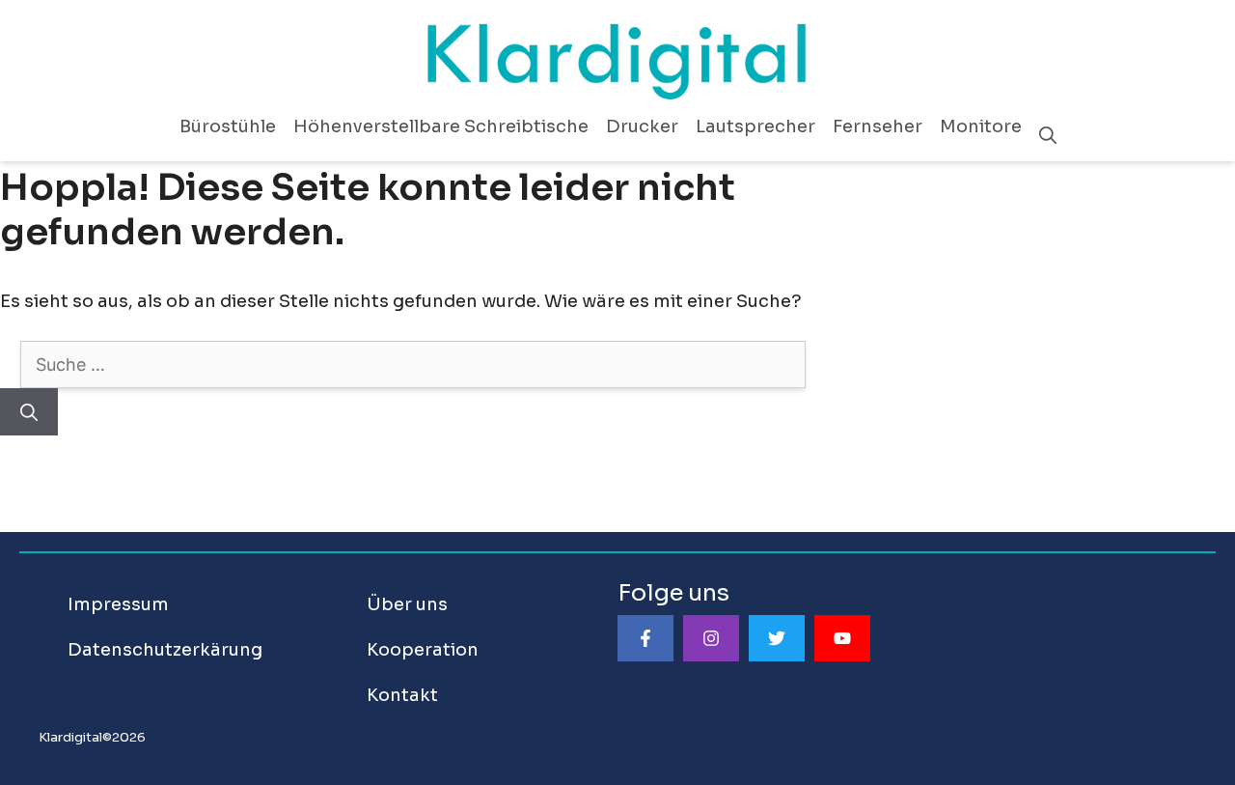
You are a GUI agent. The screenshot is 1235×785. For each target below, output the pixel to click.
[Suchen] (29, 411)
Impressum (118, 604)
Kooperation (423, 649)
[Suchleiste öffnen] (1047, 136)
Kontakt (402, 695)
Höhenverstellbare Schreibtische (441, 126)
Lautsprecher (755, 126)
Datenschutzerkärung (165, 649)
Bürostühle (227, 126)
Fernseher (877, 126)
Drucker (642, 126)
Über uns (407, 604)
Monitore (981, 126)
